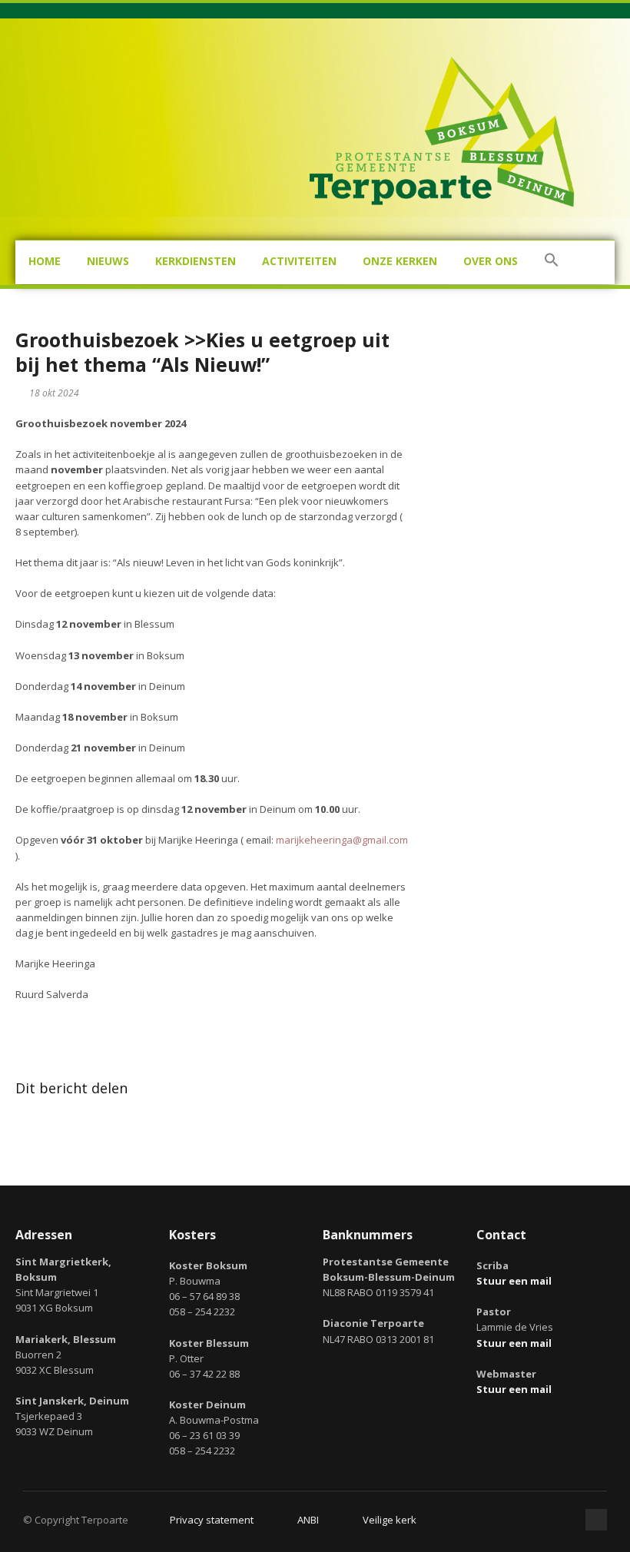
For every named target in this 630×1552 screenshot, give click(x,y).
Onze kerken (400, 261)
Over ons (490, 261)
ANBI (308, 1520)
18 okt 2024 (54, 393)
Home (44, 261)
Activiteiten (299, 261)
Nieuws (108, 261)
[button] (551, 262)
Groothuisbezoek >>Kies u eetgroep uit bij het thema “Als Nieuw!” (202, 352)
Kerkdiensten (195, 261)
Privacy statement (212, 1520)
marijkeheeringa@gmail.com (342, 840)
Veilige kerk (389, 1520)
